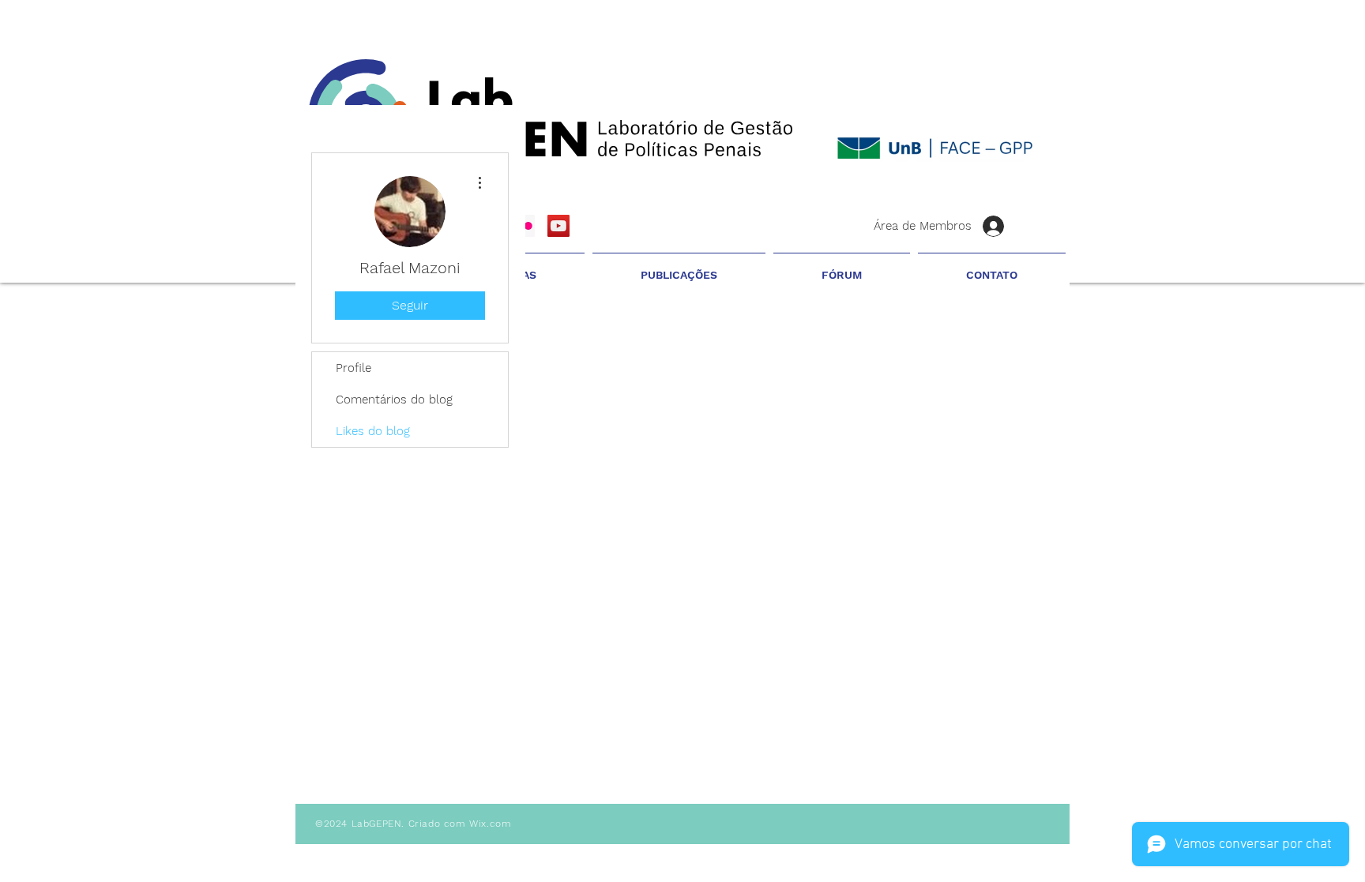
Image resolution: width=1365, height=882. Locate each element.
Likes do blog (373, 431)
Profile (353, 368)
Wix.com (490, 823)
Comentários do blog (394, 399)
